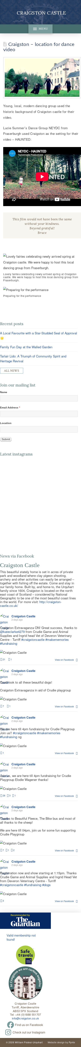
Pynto (72, 1042)
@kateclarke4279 (12, 631)
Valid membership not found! (21, 937)
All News (11, 371)
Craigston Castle (41, 13)
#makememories (57, 639)
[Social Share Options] (3, 502)
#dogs (46, 884)
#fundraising (8, 643)
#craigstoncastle (32, 639)
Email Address (10, 407)
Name (3, 392)
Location (5, 423)
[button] (40, 28)
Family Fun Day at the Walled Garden (26, 346)
